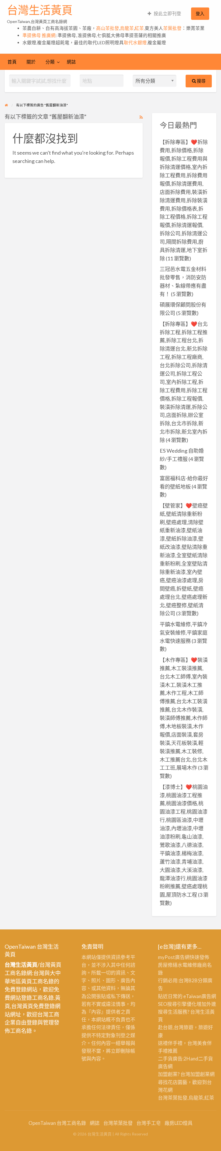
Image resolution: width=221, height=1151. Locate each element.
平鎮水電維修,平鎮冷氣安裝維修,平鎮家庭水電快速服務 (183, 632)
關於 (31, 61)
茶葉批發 (172, 28)
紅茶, (140, 28)
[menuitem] (164, 13)
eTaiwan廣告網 (199, 996)
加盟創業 (200, 1074)
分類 (50, 61)
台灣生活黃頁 (40, 10)
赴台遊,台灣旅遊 (175, 1027)
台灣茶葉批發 (172, 1098)
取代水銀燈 (135, 42)
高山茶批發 (107, 28)
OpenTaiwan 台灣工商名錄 (57, 1123)
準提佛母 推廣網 (39, 35)
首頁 (12, 61)
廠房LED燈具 (179, 1123)
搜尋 (200, 80)
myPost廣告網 (174, 957)
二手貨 (205, 1059)
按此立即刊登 (167, 13)
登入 (200, 13)
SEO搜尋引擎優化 (177, 1004)
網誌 (71, 61)
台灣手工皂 (148, 1123)
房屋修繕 (168, 965)
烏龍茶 (127, 28)
